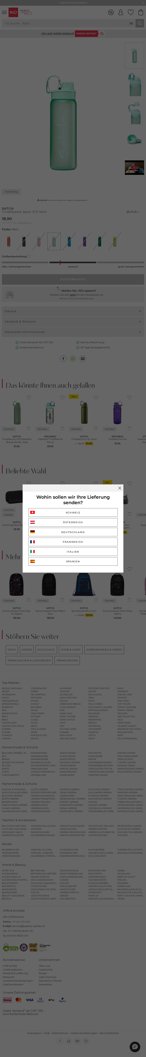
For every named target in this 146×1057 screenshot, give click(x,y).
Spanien (73, 561)
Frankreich (73, 541)
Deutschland (73, 532)
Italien (73, 551)
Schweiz (73, 512)
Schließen (119, 488)
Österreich (73, 522)
